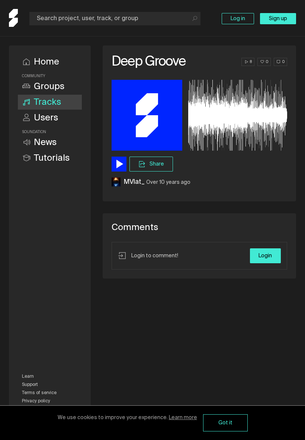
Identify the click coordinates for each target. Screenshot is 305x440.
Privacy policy (36, 401)
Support (30, 385)
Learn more (183, 417)
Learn (28, 376)
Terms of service (39, 393)
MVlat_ (134, 182)
